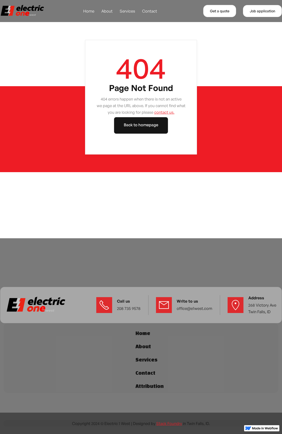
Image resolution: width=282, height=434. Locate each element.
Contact (149, 11)
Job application (262, 11)
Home (88, 11)
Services (127, 11)
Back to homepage (141, 124)
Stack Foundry (169, 423)
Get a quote (219, 11)
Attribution (149, 386)
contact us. (164, 112)
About (107, 11)
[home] (22, 10)
